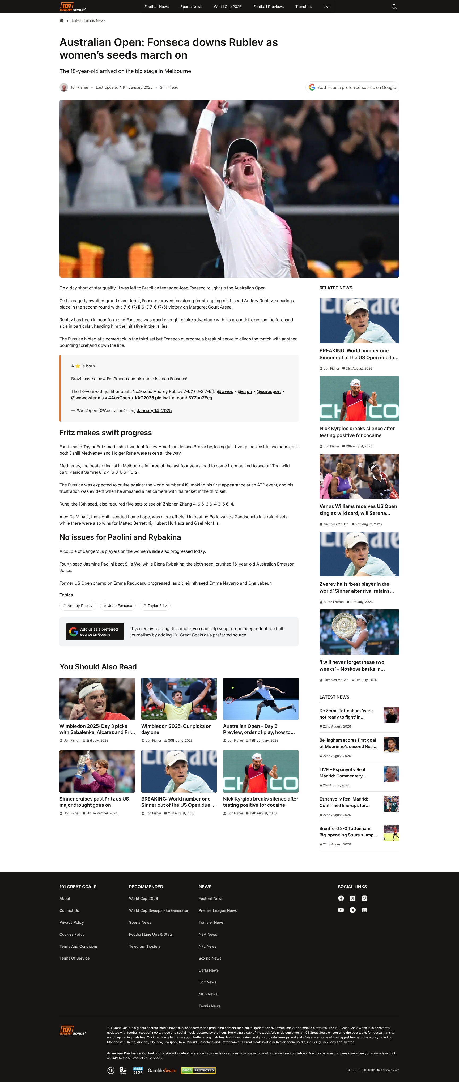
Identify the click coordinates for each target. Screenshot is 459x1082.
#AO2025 (144, 397)
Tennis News (209, 1006)
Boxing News (210, 958)
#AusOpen (119, 397)
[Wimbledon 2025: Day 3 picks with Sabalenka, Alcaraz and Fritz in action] (97, 699)
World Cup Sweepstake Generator (158, 910)
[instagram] (364, 898)
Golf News (207, 982)
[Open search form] (394, 6)
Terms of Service (75, 958)
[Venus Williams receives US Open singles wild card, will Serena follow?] (360, 476)
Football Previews (268, 6)
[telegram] (353, 910)
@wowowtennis (87, 397)
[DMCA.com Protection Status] (198, 1072)
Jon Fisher (79, 87)
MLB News (208, 994)
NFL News (207, 946)
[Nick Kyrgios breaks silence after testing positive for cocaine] (261, 771)
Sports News (191, 6)
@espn (245, 391)
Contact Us (69, 910)
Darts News (209, 970)
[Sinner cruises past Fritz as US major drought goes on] (97, 771)
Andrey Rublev (80, 605)
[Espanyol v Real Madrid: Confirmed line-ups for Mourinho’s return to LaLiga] (392, 804)
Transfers (303, 6)
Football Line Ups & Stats (151, 934)
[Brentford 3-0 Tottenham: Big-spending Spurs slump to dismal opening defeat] (392, 833)
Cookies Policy (72, 934)
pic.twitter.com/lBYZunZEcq (183, 397)
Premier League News (218, 910)
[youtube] (341, 910)
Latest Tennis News (88, 20)
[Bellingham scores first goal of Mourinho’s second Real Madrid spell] (392, 745)
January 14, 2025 (154, 410)
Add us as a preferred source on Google (357, 87)
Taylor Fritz (157, 605)
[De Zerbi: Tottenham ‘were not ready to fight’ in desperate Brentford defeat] (392, 715)
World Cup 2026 (228, 6)
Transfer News (211, 922)
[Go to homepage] (73, 6)
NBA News (208, 934)
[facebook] (341, 898)
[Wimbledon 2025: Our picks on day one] (179, 699)
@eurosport (269, 391)
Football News (156, 6)
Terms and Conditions (79, 946)
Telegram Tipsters (144, 946)
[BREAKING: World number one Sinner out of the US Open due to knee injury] (179, 771)
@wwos (225, 391)
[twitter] (353, 898)
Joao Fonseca (120, 605)
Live (326, 6)
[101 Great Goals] (77, 1050)
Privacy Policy (72, 922)
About (65, 898)
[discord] (364, 910)
